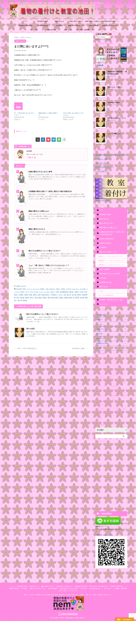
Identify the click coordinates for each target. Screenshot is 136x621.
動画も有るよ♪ (59, 21)
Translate (108, 39)
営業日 (35, 294)
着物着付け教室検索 (102, 200)
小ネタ (60, 294)
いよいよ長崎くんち (114, 133)
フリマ (27, 292)
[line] (59, 139)
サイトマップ (102, 30)
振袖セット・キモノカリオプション (110, 256)
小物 (64, 294)
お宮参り (42, 289)
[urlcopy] (64, 139)
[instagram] (32, 158)
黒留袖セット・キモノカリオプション (111, 260)
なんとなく (75, 289)
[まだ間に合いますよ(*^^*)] (54, 139)
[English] (99, 34)
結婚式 (61, 297)
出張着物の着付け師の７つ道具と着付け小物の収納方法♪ (110, 21)
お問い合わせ (68, 30)
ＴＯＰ (25, 21)
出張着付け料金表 (42, 25)
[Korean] (108, 34)
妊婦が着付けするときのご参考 (110, 26)
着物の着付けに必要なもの (93, 21)
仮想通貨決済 (64, 292)
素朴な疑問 (54, 297)
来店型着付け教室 (42, 21)
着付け (32, 297)
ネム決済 (82, 289)
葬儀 (70, 297)
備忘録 (71, 292)
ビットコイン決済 (102, 372)
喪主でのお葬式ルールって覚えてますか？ (44, 251)
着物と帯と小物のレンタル (76, 25)
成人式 (69, 294)
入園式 (76, 292)
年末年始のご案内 (113, 102)
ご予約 (101, 291)
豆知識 (82, 297)
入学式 (81, 292)
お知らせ (52, 289)
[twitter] (38, 139)
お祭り (58, 289)
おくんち (36, 289)
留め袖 (22, 297)
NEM (24, 289)
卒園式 (21, 294)
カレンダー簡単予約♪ (106, 295)
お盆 (47, 289)
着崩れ (45, 297)
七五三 (52, 292)
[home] (35, 158)
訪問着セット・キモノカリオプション (111, 265)
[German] (106, 34)
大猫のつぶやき (21, 286)
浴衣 (17, 297)
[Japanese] (96, 34)
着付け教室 (38, 297)
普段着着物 (115, 395)
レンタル (46, 292)
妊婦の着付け (45, 294)
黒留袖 (25, 300)
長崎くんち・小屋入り (115, 87)
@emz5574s (108, 535)
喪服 (30, 294)
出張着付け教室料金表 (25, 25)
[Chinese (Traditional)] (110, 34)
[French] (101, 34)
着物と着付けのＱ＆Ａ (76, 21)
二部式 (57, 292)
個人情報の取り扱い (51, 30)
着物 (49, 297)
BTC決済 (19, 289)
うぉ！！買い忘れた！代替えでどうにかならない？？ (48, 265)
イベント (29, 289)
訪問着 (77, 297)
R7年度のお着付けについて (117, 118)
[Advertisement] (111, 476)
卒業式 (26, 294)
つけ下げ (68, 289)
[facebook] (43, 139)
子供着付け (53, 294)
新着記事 (100, 65)
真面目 (27, 297)
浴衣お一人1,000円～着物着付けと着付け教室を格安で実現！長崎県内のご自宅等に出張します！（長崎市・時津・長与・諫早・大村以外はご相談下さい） (68, 595)
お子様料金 (59, 25)
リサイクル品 (34, 292)
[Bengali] (103, 34)
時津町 (79, 294)
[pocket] (48, 139)
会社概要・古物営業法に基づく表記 (85, 30)
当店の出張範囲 (93, 25)
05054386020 (68, 614)
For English (34, 30)
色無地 (66, 297)
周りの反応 (30, 329)
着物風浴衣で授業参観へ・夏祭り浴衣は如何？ (111, 155)
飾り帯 (20, 300)
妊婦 (39, 294)
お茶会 (63, 289)
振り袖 (74, 294)
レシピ (41, 292)
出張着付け (100, 381)
